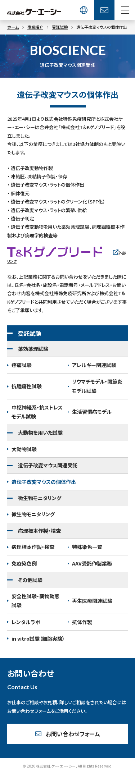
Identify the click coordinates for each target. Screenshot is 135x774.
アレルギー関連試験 (94, 364)
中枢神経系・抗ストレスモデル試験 (37, 412)
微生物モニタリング (33, 514)
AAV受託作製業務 (92, 563)
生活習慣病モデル (92, 411)
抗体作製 (82, 622)
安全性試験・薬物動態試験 (35, 600)
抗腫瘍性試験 (27, 386)
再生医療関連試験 (92, 600)
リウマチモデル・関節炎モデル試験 (97, 386)
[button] (125, 10)
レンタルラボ (26, 622)
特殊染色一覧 (87, 546)
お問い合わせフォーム (73, 733)
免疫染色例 (24, 563)
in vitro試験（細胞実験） (38, 638)
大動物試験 (24, 449)
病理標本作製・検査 (33, 546)
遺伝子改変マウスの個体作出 (44, 481)
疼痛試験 (22, 364)
